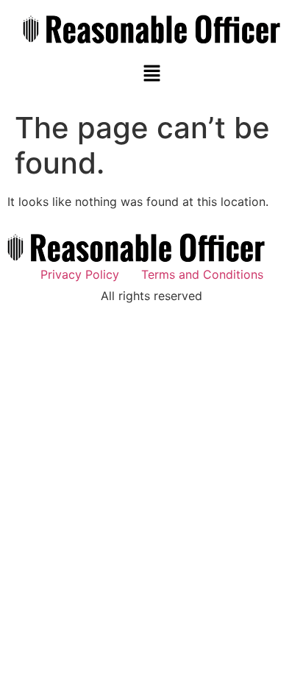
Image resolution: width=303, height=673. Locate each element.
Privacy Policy (79, 274)
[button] (151, 74)
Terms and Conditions (202, 274)
